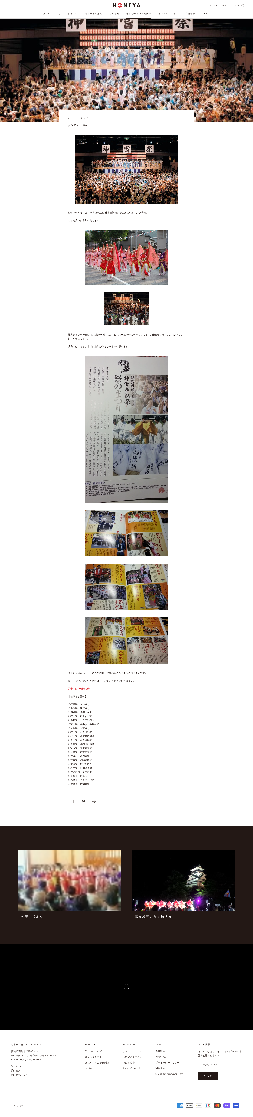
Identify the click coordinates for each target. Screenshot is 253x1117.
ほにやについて (51, 13)
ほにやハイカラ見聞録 (138, 13)
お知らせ (114, 13)
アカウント (212, 5)
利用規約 (160, 1068)
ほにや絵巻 (129, 1062)
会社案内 (160, 1051)
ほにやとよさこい (132, 1057)
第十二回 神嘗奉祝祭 (79, 688)
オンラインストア (168, 13)
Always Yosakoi (131, 1068)
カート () (238, 5)
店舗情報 (191, 13)
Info (206, 13)
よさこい (73, 13)
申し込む (208, 1075)
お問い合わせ (162, 1057)
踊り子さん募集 (93, 13)
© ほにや (18, 1106)
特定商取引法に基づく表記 (169, 1074)
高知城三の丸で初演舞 (153, 917)
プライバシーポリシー (167, 1062)
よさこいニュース (132, 1051)
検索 (224, 5)
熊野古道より (32, 917)
